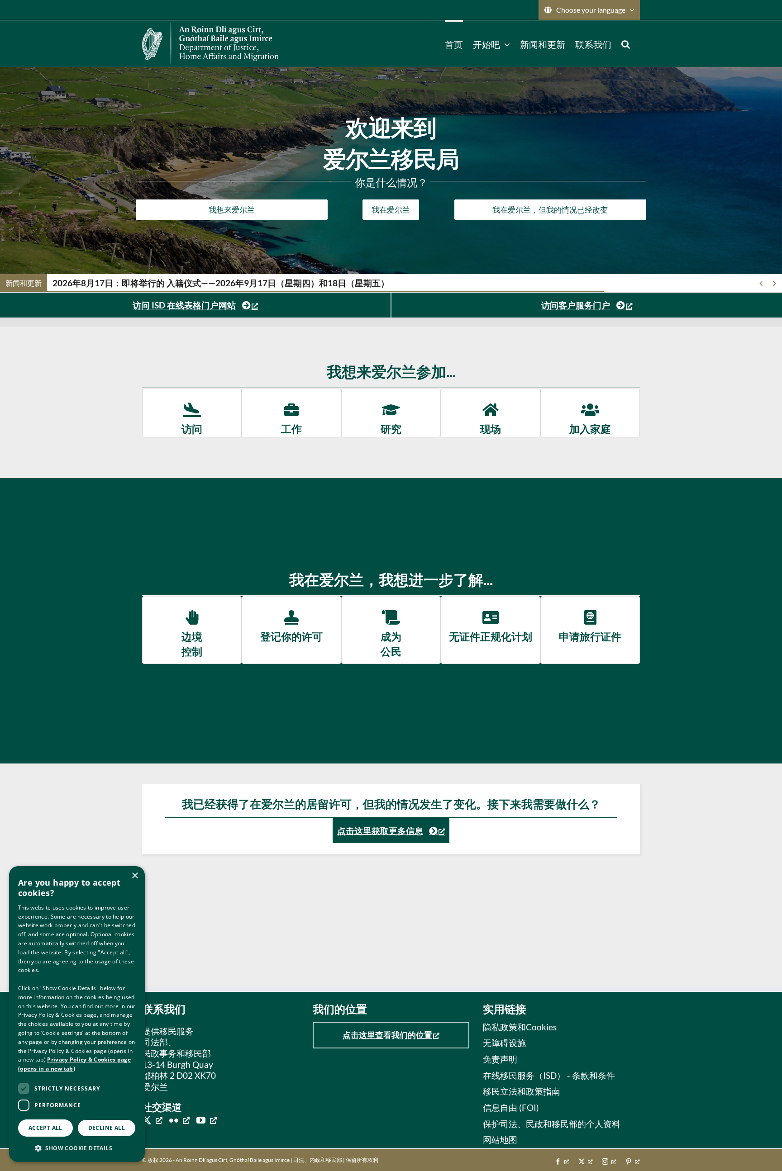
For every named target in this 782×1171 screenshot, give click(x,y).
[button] (625, 43)
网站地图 (500, 1139)
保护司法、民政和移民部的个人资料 (551, 1124)
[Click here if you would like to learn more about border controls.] (192, 630)
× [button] (134, 875)
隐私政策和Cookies (520, 1027)
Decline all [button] (106, 1128)
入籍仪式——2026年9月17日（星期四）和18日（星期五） (220, 283)
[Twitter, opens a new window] (152, 1120)
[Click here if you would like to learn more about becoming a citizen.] (391, 630)
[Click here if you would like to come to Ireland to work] (291, 413)
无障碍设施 (504, 1043)
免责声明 (500, 1059)
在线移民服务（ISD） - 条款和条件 (549, 1075)
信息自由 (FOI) (511, 1107)
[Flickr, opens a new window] (179, 1120)
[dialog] (77, 1014)
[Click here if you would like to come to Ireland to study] (391, 413)
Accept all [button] (45, 1128)
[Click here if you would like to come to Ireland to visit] (192, 413)
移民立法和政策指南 (521, 1091)
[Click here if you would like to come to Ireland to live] (490, 413)
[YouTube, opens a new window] (206, 1120)
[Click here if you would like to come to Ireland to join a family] (590, 413)
